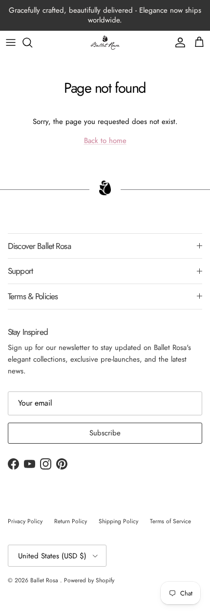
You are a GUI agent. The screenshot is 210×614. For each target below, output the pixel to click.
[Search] (32, 42)
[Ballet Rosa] (105, 43)
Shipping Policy (118, 521)
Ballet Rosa (45, 580)
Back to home (105, 140)
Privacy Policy (25, 521)
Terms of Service (170, 521)
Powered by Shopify (89, 580)
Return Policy (70, 521)
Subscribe (105, 433)
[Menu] (10, 42)
